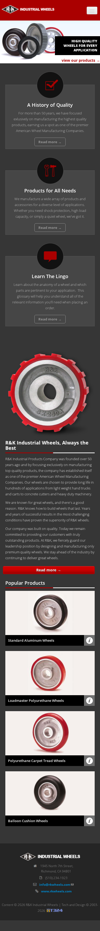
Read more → (48, 569)
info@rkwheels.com (54, 884)
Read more (50, 141)
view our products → (81, 60)
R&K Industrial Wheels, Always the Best (47, 445)
